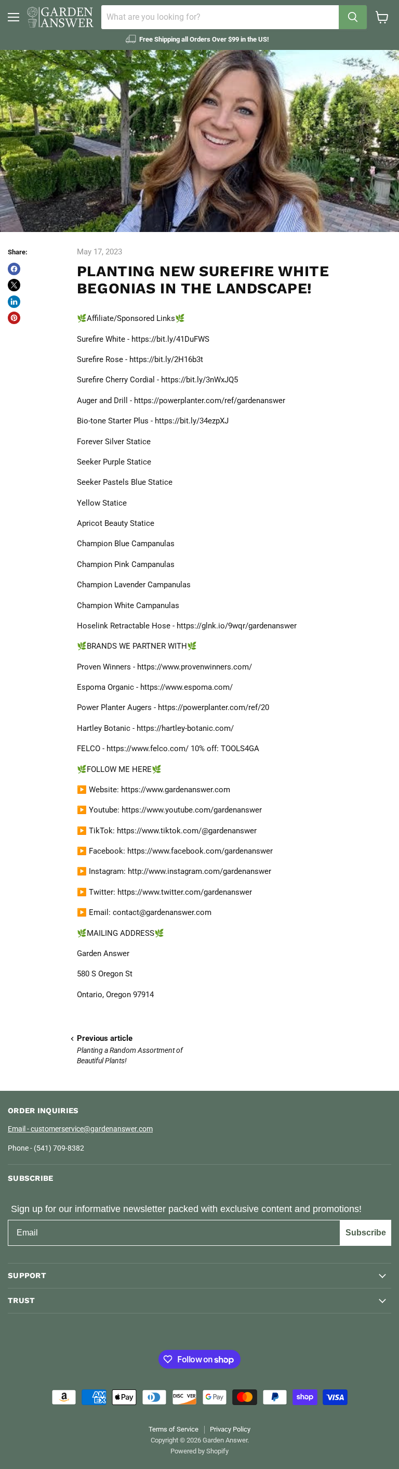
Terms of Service (173, 1429)
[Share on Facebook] (14, 269)
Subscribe (365, 1232)
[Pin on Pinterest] (14, 318)
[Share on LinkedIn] (14, 301)
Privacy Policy (230, 1429)
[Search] (353, 17)
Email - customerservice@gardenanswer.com (80, 1129)
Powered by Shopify (199, 1451)
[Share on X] (14, 285)
